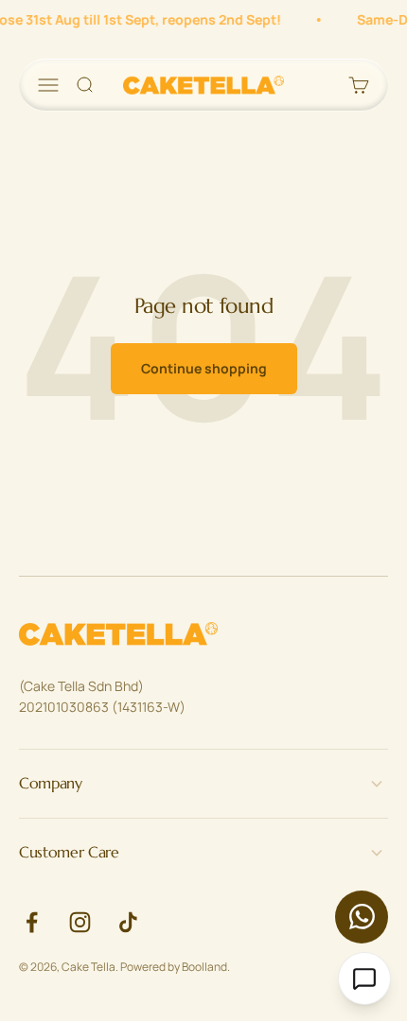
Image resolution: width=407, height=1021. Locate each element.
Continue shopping (204, 368)
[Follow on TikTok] (128, 922)
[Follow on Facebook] (31, 922)
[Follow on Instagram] (80, 922)
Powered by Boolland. (175, 967)
